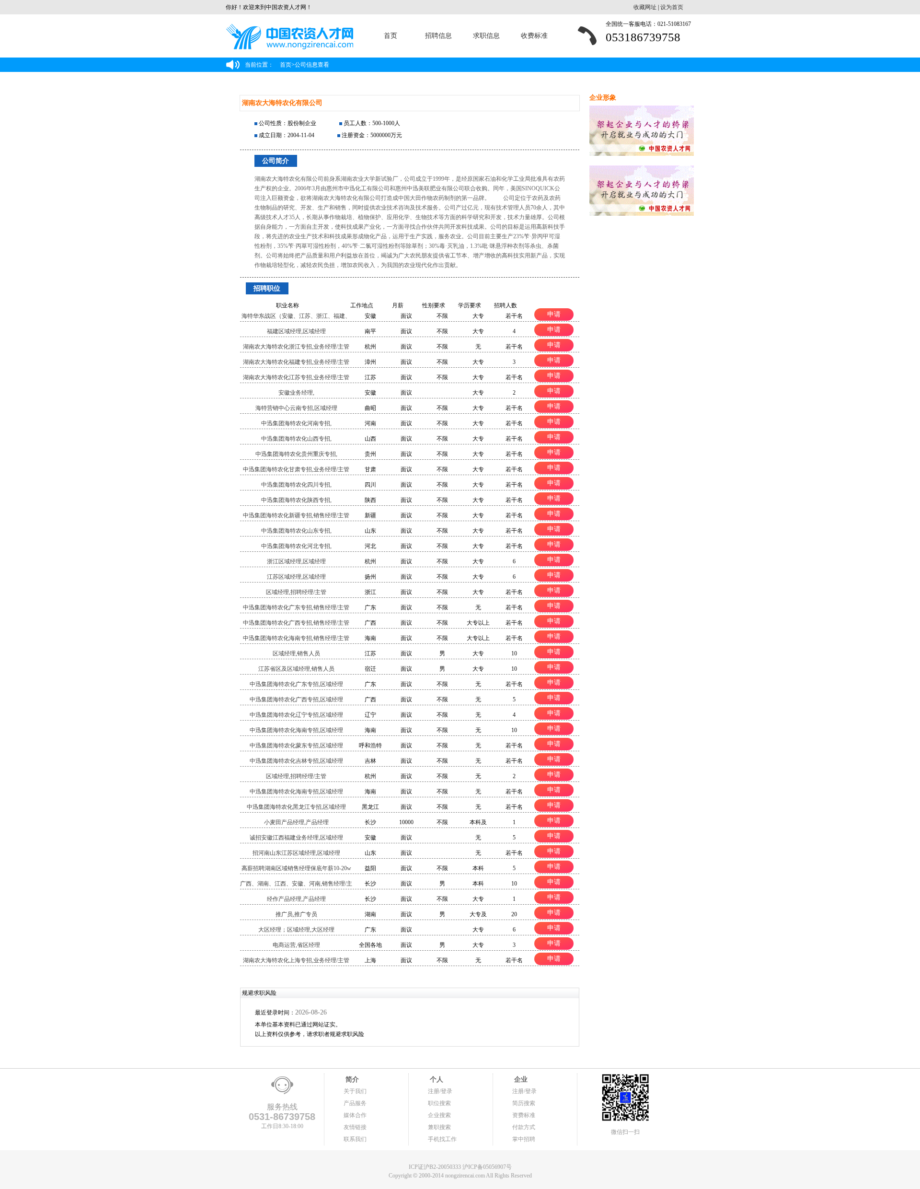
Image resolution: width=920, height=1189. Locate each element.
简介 (351, 1079)
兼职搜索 (439, 1127)
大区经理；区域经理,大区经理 (296, 929)
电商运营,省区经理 (296, 945)
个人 (435, 1079)
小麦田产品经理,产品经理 (296, 822)
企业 (520, 1079)
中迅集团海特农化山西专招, (296, 438)
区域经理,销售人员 (296, 653)
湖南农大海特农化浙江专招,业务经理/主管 (296, 346)
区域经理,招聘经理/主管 (296, 592)
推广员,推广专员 (296, 914)
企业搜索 (439, 1115)
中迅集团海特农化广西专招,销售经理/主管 (296, 622)
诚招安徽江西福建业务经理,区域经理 (296, 837)
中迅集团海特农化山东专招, (296, 530)
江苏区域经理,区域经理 (296, 576)
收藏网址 (644, 7)
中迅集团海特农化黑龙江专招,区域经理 (296, 807)
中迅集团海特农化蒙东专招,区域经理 (296, 745)
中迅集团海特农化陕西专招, (296, 500)
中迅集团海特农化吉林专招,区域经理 (296, 761)
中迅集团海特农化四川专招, (296, 484)
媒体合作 (355, 1115)
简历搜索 (523, 1103)
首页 (390, 35)
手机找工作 (442, 1139)
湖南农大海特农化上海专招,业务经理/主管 (296, 960)
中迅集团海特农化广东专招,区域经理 (296, 684)
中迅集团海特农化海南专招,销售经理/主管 (296, 638)
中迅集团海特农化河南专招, (296, 423)
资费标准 (523, 1115)
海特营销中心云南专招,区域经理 (296, 408)
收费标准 (534, 35)
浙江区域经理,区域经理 (296, 561)
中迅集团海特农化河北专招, (296, 546)
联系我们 (355, 1139)
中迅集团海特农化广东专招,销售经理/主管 (296, 607)
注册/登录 (440, 1091)
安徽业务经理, (296, 392)
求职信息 (486, 35)
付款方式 (523, 1127)
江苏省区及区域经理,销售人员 (296, 668)
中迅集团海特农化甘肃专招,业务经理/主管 (296, 469)
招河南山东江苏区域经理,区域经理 (296, 853)
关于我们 (355, 1091)
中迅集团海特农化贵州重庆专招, (296, 454)
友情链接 (355, 1127)
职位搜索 (439, 1103)
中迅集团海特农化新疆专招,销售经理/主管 (296, 515)
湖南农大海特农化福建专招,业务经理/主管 (296, 362)
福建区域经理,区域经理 (296, 331)
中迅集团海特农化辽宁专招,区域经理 (296, 714)
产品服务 (355, 1103)
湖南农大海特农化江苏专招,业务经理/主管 (296, 377)
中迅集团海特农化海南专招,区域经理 (296, 730)
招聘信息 (438, 35)
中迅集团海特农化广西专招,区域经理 (296, 699)
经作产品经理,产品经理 (296, 899)
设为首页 (671, 7)
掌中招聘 (523, 1139)
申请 (554, 314)
